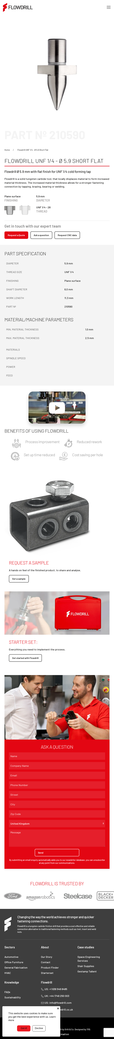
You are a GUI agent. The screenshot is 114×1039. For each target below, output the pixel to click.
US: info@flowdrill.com (58, 1002)
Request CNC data (67, 235)
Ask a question (41, 235)
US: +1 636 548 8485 (55, 989)
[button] (108, 7)
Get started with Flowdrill (25, 658)
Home (7, 150)
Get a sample (19, 578)
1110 (88, 1029)
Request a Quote (16, 235)
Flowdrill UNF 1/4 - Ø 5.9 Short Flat (32, 150)
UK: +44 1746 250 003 (56, 995)
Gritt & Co (69, 1029)
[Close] (58, 1008)
